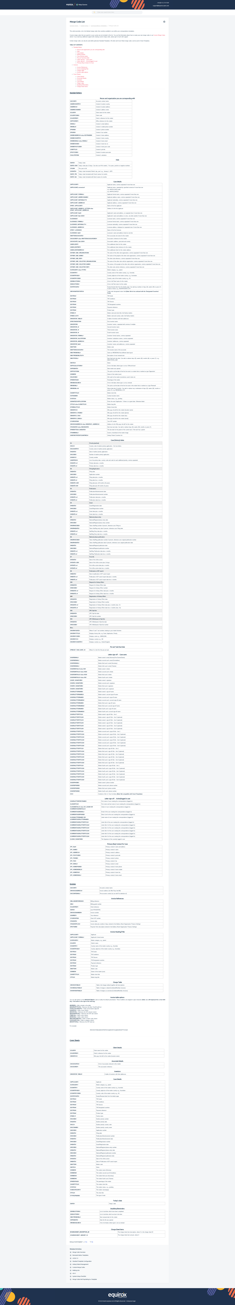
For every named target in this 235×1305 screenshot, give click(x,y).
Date (78, 51)
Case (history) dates (82, 56)
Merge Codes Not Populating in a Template (85, 1279)
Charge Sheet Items (82, 86)
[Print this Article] (164, 22)
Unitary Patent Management (80, 1264)
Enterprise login (131, 1301)
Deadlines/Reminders (82, 85)
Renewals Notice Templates (80, 1255)
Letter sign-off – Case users (84, 59)
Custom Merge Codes (159, 35)
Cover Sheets (77, 74)
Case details (80, 53)
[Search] (95, 12)
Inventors (79, 80)
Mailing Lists (76, 1270)
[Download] (114, 652)
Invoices (75, 65)
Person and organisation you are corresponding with (91, 49)
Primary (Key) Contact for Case (85, 63)
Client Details (80, 76)
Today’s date (80, 83)
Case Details (80, 81)
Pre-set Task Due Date (83, 58)
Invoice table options (82, 72)
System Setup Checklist (79, 1276)
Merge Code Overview (79, 1252)
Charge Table (80, 70)
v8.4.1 (74, 1273)
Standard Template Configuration (82, 1261)
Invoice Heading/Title (82, 69)
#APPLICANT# (81, 54)
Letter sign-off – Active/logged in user (87, 61)
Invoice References (82, 67)
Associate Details (81, 78)
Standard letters (77, 47)
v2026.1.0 (75, 1258)
